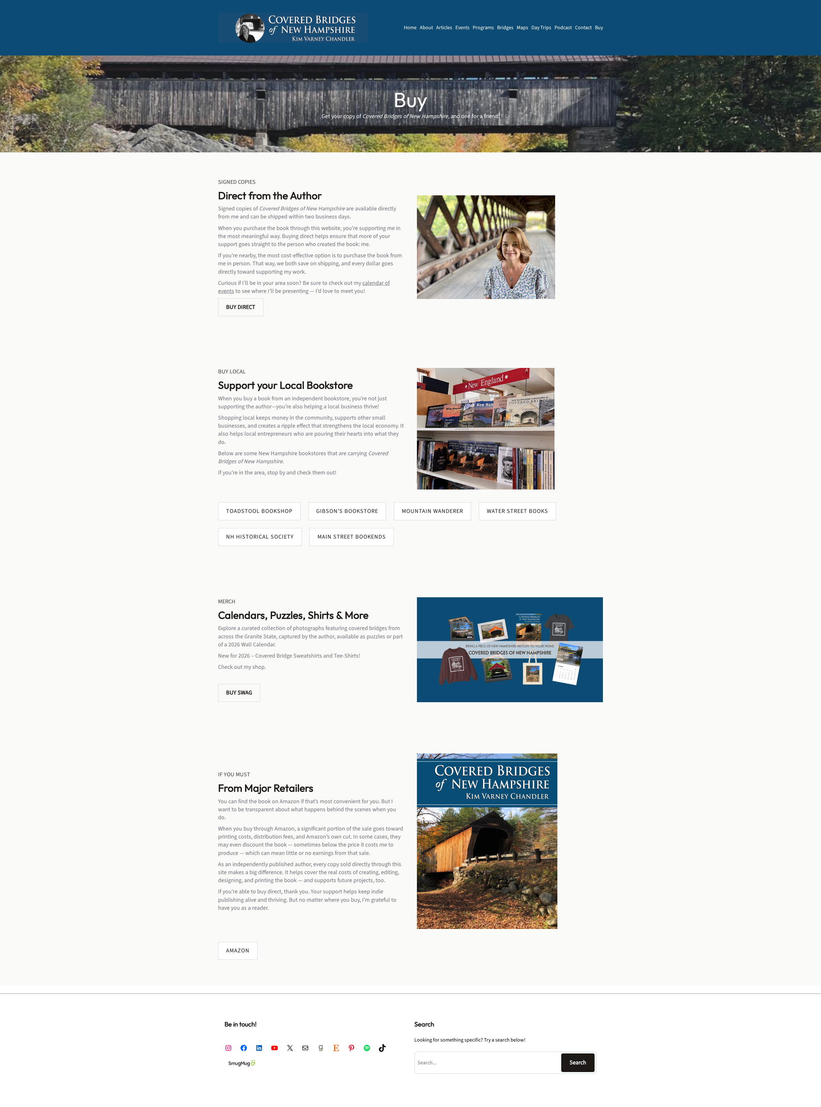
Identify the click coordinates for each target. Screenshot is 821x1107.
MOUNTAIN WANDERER (432, 511)
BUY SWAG (239, 693)
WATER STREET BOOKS (517, 511)
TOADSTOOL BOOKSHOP (259, 511)
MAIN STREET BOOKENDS (351, 537)
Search (578, 1063)
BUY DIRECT (240, 307)
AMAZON (238, 951)
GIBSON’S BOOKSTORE (347, 511)
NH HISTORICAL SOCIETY (260, 537)
